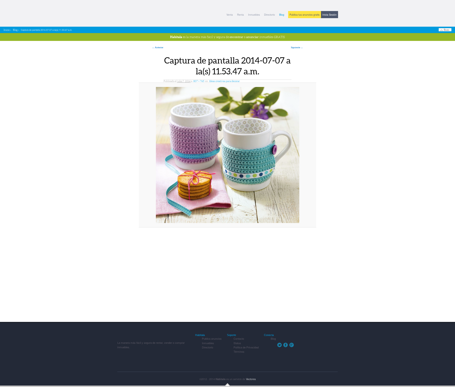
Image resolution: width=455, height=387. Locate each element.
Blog (281, 14)
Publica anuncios (212, 338)
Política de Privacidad (246, 347)
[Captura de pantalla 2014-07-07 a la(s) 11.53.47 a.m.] (227, 155)
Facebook (285, 345)
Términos (239, 351)
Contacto (239, 338)
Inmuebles (254, 14)
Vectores (251, 379)
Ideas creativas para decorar (224, 81)
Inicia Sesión (329, 14)
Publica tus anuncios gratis (305, 14)
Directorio (269, 14)
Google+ (291, 345)
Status (237, 343)
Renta (240, 14)
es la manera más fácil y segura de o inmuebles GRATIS (227, 37)
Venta (229, 14)
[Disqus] (227, 276)
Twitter (279, 345)
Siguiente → (297, 47)
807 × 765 (198, 81)
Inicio (7, 29)
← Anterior (157, 47)
